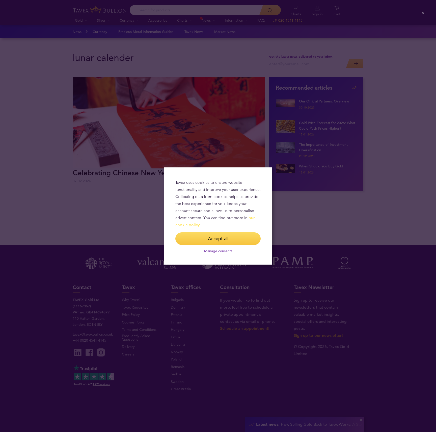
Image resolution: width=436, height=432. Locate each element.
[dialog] (218, 216)
